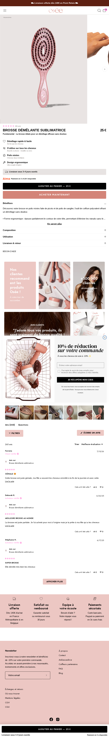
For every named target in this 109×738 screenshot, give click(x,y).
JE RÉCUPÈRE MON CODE (80, 380)
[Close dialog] (105, 337)
